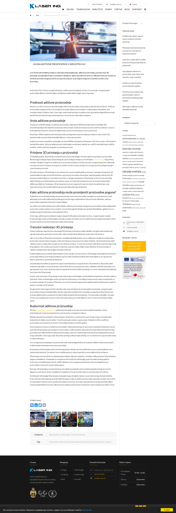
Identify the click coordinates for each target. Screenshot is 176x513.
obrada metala (131, 171)
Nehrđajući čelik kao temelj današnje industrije (132, 108)
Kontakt (137, 9)
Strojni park (126, 201)
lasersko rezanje (131, 148)
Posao (108, 9)
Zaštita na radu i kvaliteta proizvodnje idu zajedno (132, 84)
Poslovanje (126, 178)
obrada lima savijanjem (139, 167)
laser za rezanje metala (129, 161)
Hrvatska (134, 4)
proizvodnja (134, 178)
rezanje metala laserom (136, 185)
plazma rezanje (138, 175)
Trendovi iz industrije (78, 435)
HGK (127, 145)
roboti (134, 191)
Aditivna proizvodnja (66, 442)
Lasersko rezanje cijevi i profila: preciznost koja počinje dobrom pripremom (134, 63)
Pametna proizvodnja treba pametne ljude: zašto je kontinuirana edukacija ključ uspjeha (132, 96)
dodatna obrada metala (134, 142)
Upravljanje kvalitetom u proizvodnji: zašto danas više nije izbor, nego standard (133, 74)
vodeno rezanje (135, 204)
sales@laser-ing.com (115, 4)
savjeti (137, 195)
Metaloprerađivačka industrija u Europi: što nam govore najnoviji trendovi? (133, 51)
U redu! (167, 510)
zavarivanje (127, 207)
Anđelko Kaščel (131, 135)
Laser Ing (140, 145)
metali (136, 164)
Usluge (70, 9)
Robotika (140, 191)
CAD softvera (98, 159)
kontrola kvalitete (133, 145)
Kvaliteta (97, 9)
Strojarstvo (57, 435)
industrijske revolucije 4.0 (45, 310)
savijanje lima (128, 194)
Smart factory (91, 442)
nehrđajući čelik (127, 167)
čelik (124, 211)
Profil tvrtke (79, 474)
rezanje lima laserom (132, 182)
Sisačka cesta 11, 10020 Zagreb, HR (103, 470)
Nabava (141, 164)
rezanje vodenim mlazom (132, 188)
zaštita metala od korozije (139, 208)
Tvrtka (118, 9)
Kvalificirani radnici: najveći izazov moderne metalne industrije (132, 39)
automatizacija (80, 442)
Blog (127, 9)
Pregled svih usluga (129, 23)
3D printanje (53, 442)
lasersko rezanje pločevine (135, 158)
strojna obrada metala (137, 198)
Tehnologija (83, 9)
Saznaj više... (87, 510)
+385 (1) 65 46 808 (97, 4)
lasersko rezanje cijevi (130, 152)
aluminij (124, 135)
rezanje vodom (127, 191)
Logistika (130, 164)
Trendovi (108, 442)
